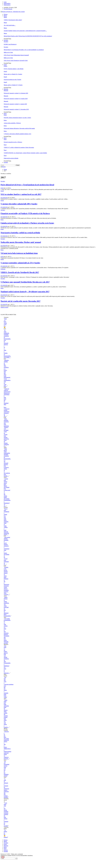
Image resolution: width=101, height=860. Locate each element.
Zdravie (6, 850)
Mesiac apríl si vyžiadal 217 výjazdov (13, 85)
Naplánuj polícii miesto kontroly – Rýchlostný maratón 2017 (25, 292)
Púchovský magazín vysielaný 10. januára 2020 (16, 98)
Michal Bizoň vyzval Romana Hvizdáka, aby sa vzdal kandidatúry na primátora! (24, 49)
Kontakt (6, 162)
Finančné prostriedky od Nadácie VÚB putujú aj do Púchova (25, 213)
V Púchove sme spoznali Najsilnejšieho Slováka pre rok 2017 (25, 282)
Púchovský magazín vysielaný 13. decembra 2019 (16, 109)
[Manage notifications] (3, 857)
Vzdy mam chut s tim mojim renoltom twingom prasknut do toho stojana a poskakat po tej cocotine (6, 814)
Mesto (5, 15)
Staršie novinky (4, 307)
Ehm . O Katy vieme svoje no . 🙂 (5, 323)
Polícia (5, 66)
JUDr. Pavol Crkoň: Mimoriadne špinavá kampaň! (16, 55)
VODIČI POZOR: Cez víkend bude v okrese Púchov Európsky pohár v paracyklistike (25, 153)
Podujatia (3, 269)
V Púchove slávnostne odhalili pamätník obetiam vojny (17, 133)
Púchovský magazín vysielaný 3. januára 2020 (15, 104)
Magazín (6, 89)
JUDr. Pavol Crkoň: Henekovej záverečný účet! (16, 60)
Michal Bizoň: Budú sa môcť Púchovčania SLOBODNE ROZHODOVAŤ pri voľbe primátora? (28, 36)
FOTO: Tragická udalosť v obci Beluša (13, 68)
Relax (5, 113)
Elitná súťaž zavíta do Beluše (11, 158)
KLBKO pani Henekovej (10, 44)
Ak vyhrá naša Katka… (10, 25)
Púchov (6, 14)
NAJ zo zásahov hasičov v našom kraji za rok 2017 (21, 194)
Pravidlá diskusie (8, 9)
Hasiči (5, 71)
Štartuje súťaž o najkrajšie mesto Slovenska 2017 (20, 301)
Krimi (5, 64)
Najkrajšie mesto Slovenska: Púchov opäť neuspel (21, 242)
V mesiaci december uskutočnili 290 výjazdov (19, 204)
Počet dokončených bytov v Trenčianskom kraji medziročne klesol (27, 185)
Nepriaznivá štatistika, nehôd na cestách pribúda (20, 233)
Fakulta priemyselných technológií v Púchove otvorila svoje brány (27, 223)
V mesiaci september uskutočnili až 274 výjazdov (20, 263)
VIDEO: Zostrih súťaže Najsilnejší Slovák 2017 (20, 272)
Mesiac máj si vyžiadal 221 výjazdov (13, 74)
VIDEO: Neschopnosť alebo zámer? (13, 20)
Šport (5, 138)
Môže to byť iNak (8, 52)
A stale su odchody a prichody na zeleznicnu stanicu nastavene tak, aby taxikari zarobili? (6, 788)
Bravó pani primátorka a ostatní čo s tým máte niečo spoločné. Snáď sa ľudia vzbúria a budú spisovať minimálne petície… (6, 521)
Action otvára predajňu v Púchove (12, 123)
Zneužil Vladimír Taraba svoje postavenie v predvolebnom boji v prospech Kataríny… (25, 30)
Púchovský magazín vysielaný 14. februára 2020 (16, 93)
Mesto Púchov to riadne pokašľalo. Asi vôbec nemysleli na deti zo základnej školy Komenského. (7, 607)
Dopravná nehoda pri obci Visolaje (12, 79)
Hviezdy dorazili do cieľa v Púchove (13, 142)
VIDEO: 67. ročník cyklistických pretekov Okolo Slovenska (19, 147)
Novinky (6, 40)
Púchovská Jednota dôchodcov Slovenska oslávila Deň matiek (19, 128)
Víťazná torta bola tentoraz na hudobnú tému (19, 253)
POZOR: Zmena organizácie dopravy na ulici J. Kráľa (17, 117)
